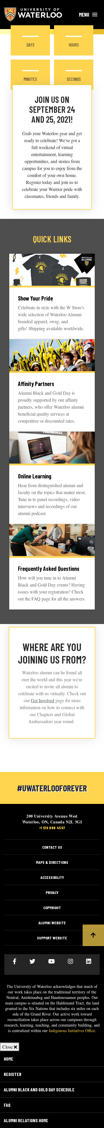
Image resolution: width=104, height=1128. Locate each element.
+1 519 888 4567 (52, 827)
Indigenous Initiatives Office (72, 1030)
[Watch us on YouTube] (51, 961)
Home (8, 1058)
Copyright (52, 907)
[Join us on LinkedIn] (88, 961)
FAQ (7, 1105)
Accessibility (52, 877)
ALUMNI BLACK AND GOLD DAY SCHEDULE (39, 1089)
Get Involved (42, 700)
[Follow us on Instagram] (70, 961)
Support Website (52, 937)
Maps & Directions (52, 862)
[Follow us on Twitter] (32, 961)
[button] (93, 935)
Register (12, 1074)
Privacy (52, 892)
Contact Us (52, 847)
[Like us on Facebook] (14, 961)
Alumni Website (52, 922)
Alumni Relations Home (26, 1120)
